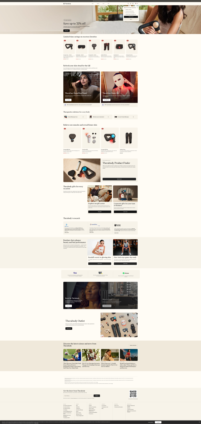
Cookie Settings (150, 422)
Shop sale (66, 30)
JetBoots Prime (122, 149)
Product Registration (79, 415)
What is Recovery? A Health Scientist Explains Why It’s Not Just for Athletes (109, 365)
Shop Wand (68, 99)
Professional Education (118, 407)
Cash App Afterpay (79, 409)
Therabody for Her (105, 407)
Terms (72, 398)
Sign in (131, 19)
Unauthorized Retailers (93, 412)
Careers (90, 405)
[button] (92, 3)
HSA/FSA (77, 407)
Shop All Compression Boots (67, 413)
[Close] (199, 422)
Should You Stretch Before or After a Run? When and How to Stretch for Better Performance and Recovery (128, 366)
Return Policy (78, 412)
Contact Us (78, 408)
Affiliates (128, 408)
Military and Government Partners (131, 411)
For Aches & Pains (66, 407)
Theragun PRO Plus (104, 149)
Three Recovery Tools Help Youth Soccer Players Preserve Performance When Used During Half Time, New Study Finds (72, 366)
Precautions (91, 413)
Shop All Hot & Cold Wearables (67, 416)
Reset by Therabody (92, 407)
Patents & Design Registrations (92, 410)
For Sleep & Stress (66, 408)
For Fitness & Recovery (67, 405)
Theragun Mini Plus (66, 149)
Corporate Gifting (130, 409)
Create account (131, 16)
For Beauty (65, 409)
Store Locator (91, 408)
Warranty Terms (79, 414)
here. (97, 382)
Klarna (77, 411)
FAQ (77, 405)
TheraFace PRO (85, 149)
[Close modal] (137, 7)
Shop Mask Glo (106, 99)
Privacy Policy (36, 422)
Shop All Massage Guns (67, 411)
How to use (116, 405)
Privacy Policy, (75, 398)
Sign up (96, 395)
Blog (102, 408)
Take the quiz (119, 179)
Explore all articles (133, 345)
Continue (158, 422)
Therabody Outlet (66, 417)
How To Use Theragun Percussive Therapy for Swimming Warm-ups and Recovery (91, 365)
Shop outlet (69, 328)
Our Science (104, 405)
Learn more (67, 232)
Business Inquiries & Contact (131, 406)
